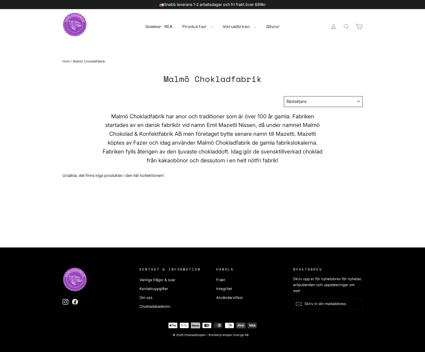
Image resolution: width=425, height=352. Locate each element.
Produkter (195, 26)
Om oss (145, 297)
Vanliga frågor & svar (157, 280)
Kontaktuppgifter (153, 289)
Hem (66, 61)
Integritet (224, 289)
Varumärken (238, 26)
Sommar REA (158, 26)
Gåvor (273, 26)
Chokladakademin (154, 306)
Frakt (220, 280)
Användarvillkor (229, 297)
